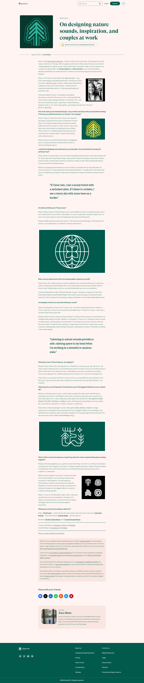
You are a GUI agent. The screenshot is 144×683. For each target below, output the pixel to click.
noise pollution (55, 573)
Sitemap (79, 672)
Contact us (107, 648)
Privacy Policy (108, 663)
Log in (106, 3)
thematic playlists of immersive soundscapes (66, 555)
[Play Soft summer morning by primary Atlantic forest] (62, 44)
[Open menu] (123, 3)
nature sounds (85, 541)
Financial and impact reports (113, 672)
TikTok (64, 525)
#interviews (64, 18)
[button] (79, 45)
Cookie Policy (81, 667)
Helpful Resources (110, 653)
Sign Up (115, 3)
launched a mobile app (55, 61)
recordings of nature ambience (61, 553)
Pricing (79, 658)
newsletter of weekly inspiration (87, 562)
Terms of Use (81, 663)
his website (55, 528)
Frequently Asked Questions (86, 653)
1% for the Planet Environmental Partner (53, 549)
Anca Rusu (64, 612)
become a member (62, 564)
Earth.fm (74, 140)
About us (80, 648)
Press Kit (106, 667)
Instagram (57, 525)
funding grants (50, 576)
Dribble (72, 525)
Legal (105, 658)
